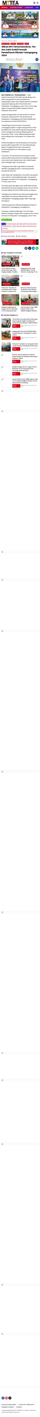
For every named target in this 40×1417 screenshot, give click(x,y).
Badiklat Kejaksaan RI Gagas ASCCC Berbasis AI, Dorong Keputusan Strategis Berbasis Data (9, 309)
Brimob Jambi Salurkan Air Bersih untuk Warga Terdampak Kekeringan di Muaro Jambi (29, 289)
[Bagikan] (37, 59)
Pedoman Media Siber (8, 1405)
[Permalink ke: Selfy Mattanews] (3, 59)
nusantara (19, 226)
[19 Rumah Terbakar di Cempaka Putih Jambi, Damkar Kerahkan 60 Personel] (10, 280)
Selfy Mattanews (10, 59)
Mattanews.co (8, 226)
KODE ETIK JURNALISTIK (26, 1405)
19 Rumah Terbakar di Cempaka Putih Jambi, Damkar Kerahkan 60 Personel (9, 289)
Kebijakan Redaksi (7, 1407)
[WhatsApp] (37, 248)
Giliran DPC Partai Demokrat (28, 224)
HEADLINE (13, 43)
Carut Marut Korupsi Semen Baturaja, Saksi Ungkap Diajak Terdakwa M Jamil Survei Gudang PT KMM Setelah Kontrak (10, 270)
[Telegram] (33, 248)
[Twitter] (29, 248)
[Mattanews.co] (10, 3)
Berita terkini (12, 224)
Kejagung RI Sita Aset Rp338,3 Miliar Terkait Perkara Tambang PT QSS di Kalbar (29, 270)
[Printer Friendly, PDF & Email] (6, 220)
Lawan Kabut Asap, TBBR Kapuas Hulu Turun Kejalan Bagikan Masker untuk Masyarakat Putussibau (29, 309)
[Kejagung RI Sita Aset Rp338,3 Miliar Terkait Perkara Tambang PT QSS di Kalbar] (30, 261)
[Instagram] (6, 1398)
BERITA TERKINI (5, 43)
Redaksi (19, 1407)
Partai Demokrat (31, 226)
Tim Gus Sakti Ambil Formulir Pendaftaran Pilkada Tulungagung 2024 (18, 231)
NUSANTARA (20, 43)
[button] (34, 3)
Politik (5, 228)
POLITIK (27, 43)
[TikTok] (9, 1398)
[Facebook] (26, 248)
